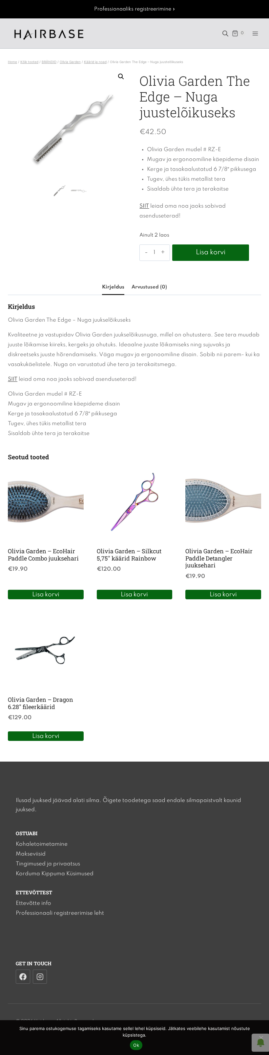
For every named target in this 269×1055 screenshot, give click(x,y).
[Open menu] (255, 33)
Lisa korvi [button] (45, 594)
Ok (136, 1045)
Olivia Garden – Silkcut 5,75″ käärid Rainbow (129, 554)
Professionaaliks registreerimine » (134, 9)
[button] (121, 76)
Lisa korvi (210, 252)
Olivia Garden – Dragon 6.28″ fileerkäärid (40, 703)
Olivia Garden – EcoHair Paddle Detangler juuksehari (219, 558)
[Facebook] (23, 977)
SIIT (144, 206)
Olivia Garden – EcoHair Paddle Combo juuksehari (43, 554)
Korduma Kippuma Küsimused (54, 874)
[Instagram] (40, 977)
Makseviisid (31, 854)
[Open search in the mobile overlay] (225, 33)
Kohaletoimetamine (42, 844)
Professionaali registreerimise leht (60, 913)
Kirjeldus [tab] (113, 287)
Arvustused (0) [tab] (149, 287)
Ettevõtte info (33, 903)
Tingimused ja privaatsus (48, 864)
